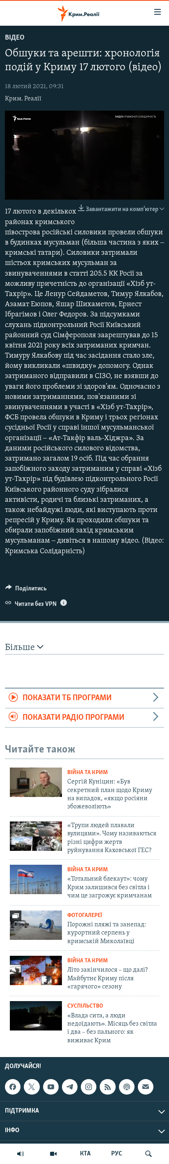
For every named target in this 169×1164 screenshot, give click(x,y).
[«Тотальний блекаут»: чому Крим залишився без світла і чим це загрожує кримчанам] (36, 879)
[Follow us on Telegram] (70, 1087)
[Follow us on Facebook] (13, 1087)
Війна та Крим (87, 773)
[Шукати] (148, 1154)
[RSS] (107, 1087)
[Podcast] (127, 1087)
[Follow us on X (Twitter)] (31, 1087)
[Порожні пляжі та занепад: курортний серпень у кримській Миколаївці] (36, 925)
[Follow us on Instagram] (88, 1087)
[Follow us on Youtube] (51, 1087)
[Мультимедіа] (53, 1154)
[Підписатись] (145, 1087)
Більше (21, 647)
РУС (116, 1154)
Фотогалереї (84, 916)
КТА (85, 1154)
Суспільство (85, 1006)
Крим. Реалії (23, 99)
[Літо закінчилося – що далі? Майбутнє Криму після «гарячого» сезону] (36, 970)
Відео (15, 38)
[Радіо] (20, 1154)
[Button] (26, 590)
